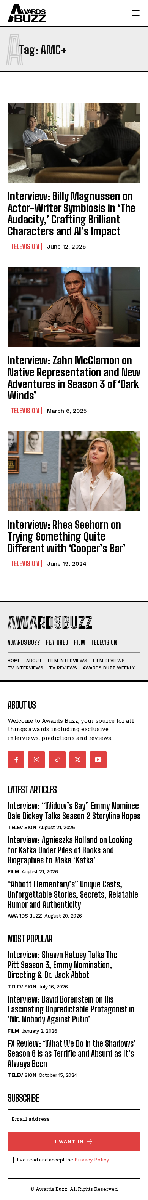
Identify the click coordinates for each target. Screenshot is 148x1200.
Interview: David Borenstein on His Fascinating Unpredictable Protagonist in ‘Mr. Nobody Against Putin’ (71, 1009)
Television (25, 246)
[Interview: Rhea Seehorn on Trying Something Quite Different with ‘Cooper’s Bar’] (74, 471)
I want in (69, 1141)
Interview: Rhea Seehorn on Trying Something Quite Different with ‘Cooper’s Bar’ (67, 536)
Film (13, 871)
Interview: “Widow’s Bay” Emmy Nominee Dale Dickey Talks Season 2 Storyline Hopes (74, 811)
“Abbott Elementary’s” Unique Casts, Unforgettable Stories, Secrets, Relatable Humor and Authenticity (73, 894)
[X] (77, 759)
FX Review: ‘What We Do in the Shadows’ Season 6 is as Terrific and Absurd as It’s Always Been (72, 1053)
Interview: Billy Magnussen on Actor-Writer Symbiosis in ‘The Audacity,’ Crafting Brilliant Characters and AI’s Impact (71, 213)
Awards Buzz (25, 916)
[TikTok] (57, 759)
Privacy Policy (91, 1159)
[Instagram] (36, 759)
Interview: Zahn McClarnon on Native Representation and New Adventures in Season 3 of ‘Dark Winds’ (74, 378)
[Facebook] (16, 759)
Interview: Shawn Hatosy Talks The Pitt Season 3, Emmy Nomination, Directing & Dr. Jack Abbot (62, 965)
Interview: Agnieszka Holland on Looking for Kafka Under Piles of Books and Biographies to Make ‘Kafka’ (70, 850)
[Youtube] (98, 759)
